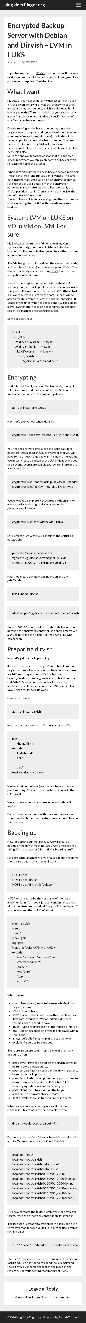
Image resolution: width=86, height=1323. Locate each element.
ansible (25, 686)
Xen (65, 243)
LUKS (54, 271)
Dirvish (40, 73)
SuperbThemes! (69, 1317)
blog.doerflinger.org (24, 4)
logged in (38, 1297)
